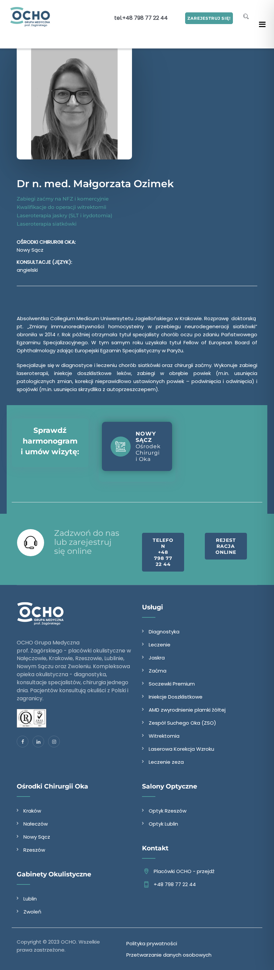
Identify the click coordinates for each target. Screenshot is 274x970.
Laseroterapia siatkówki (47, 224)
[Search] (246, 16)
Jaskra (157, 657)
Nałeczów (35, 823)
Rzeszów (34, 849)
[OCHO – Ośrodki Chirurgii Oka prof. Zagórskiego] (30, 16)
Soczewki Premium (172, 683)
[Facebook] (22, 741)
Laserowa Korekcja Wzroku (181, 748)
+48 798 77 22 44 (145, 18)
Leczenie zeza (166, 761)
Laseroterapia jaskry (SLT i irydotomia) (64, 215)
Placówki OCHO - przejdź (184, 871)
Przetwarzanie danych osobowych (169, 954)
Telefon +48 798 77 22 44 (163, 552)
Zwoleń (32, 911)
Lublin (30, 898)
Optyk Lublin (163, 823)
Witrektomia (164, 735)
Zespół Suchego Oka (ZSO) (182, 722)
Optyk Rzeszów (167, 810)
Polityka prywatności (151, 943)
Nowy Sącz (36, 836)
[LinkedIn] (38, 741)
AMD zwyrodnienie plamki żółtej (187, 709)
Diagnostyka (164, 631)
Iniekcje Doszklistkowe (175, 696)
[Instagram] (54, 741)
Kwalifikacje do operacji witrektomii (61, 207)
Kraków (32, 810)
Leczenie (159, 644)
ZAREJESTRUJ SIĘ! (209, 18)
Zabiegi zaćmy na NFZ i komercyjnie (63, 199)
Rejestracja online (226, 546)
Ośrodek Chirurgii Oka (148, 446)
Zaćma (157, 670)
